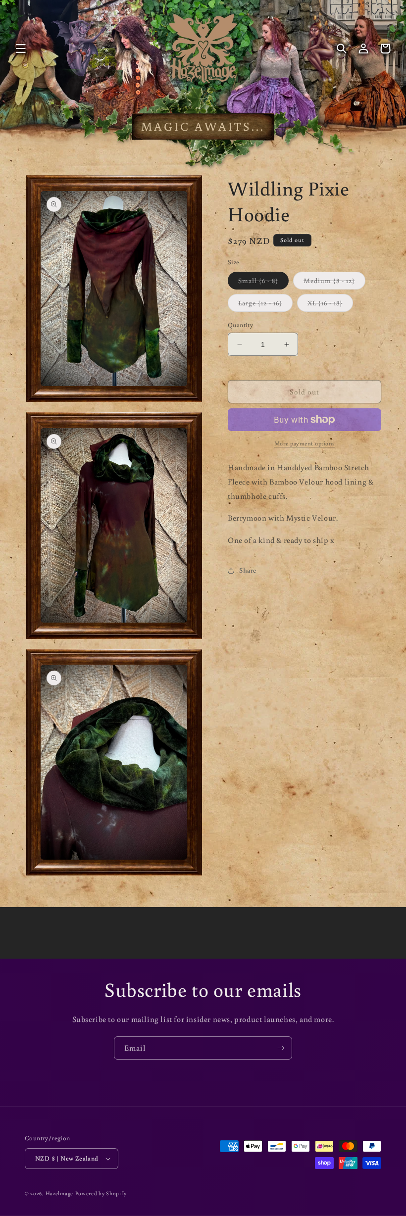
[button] (21, 48)
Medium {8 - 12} (334, 283)
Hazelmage (59, 1193)
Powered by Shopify (101, 1193)
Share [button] (247, 570)
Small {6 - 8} (263, 283)
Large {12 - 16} (265, 305)
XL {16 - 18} (330, 305)
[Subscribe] (281, 1048)
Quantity (240, 325)
